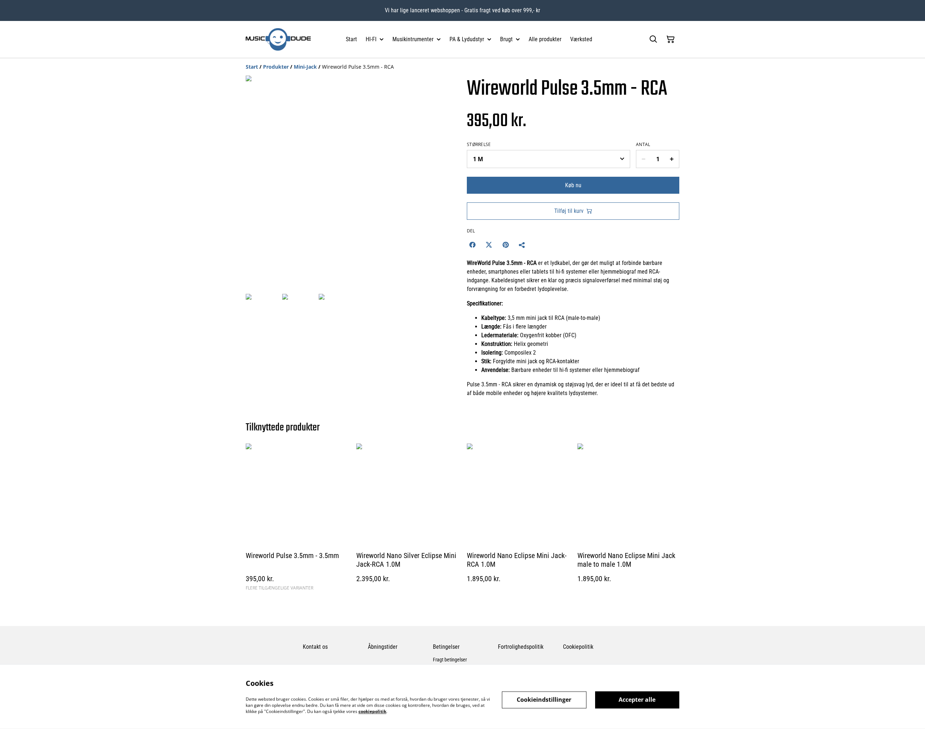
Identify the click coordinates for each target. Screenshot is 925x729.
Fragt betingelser (450, 659)
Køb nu (573, 185)
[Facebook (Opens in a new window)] (472, 244)
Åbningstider (382, 646)
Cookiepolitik (578, 646)
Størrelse (479, 144)
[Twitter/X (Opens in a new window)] (488, 244)
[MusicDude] (278, 39)
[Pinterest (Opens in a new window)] (505, 244)
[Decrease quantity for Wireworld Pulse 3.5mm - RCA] (643, 159)
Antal (643, 144)
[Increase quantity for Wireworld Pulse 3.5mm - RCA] (671, 159)
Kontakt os (315, 646)
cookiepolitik (372, 711)
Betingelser (446, 646)
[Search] (653, 39)
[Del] (522, 244)
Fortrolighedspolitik (520, 646)
